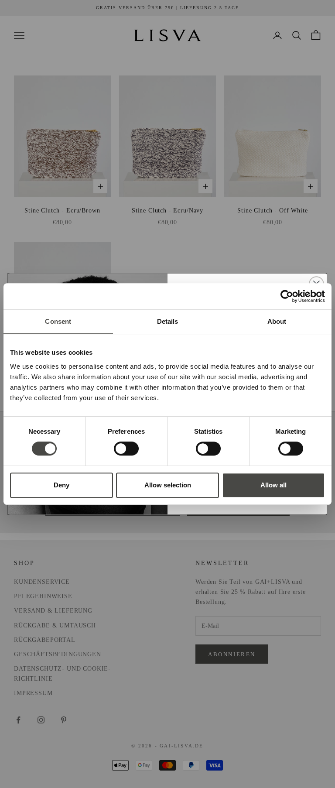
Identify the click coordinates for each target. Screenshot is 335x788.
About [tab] (277, 321)
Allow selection (167, 485)
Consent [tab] (58, 321)
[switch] (126, 449)
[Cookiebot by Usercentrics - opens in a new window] (287, 296)
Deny (61, 485)
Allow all (273, 485)
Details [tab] (167, 321)
